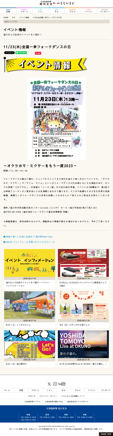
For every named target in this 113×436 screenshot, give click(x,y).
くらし (40, 11)
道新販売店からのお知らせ (78, 401)
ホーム (7, 390)
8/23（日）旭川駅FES (16, 363)
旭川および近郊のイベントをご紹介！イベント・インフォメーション (28, 284)
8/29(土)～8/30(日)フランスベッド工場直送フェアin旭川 (83, 284)
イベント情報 (24, 17)
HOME (5, 17)
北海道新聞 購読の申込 (54, 401)
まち (56, 11)
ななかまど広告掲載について (73, 396)
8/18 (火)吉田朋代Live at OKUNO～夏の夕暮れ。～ (83, 363)
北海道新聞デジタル (32, 401)
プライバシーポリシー (48, 396)
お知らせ (31, 396)
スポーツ (24, 11)
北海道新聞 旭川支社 (56, 408)
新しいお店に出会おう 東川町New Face (28, 236)
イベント (89, 11)
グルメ (72, 11)
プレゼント (105, 11)
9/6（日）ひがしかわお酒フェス (75, 324)
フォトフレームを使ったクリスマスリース (30, 241)
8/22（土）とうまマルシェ (18, 324)
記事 (8, 11)
